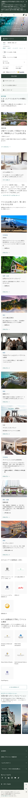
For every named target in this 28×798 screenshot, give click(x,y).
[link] (14, 119)
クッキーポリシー (5, 796)
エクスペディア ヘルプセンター (11, 195)
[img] (26, 1)
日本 (5, 784)
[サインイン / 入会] (26, 15)
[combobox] (13, 63)
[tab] (4, 43)
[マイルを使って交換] (4, 52)
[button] (6, 180)
